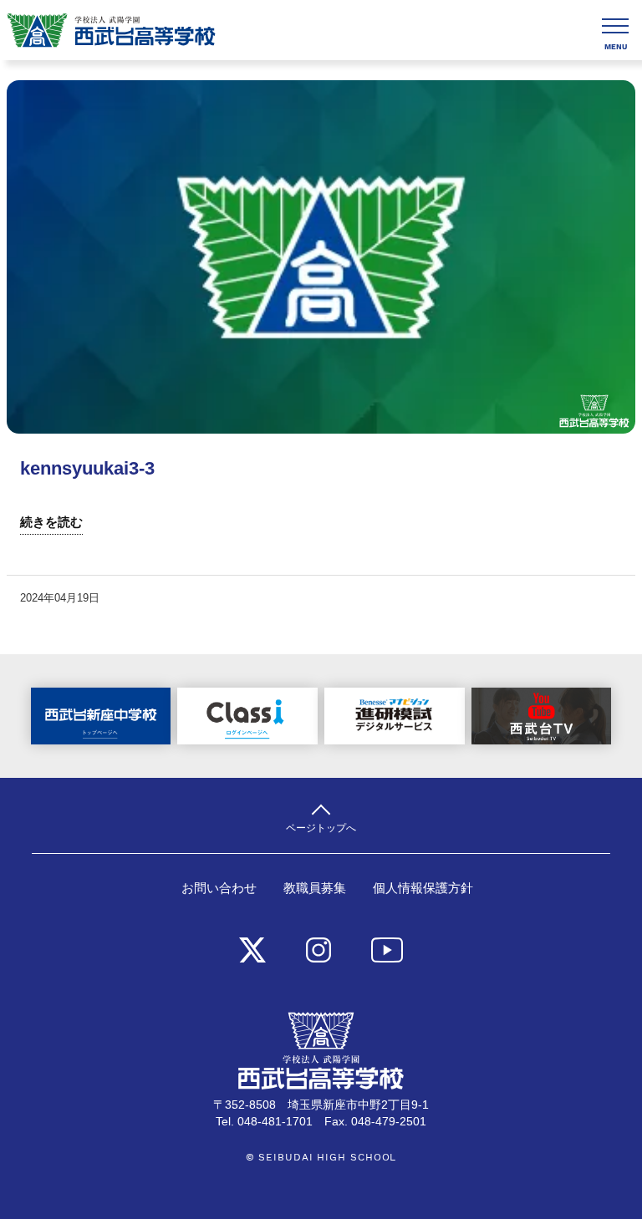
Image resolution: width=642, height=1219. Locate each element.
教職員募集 (314, 888)
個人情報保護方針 (423, 888)
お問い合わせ (219, 888)
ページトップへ (321, 827)
